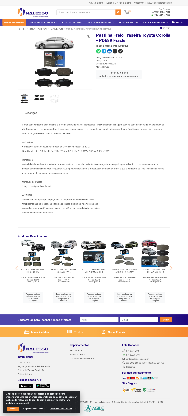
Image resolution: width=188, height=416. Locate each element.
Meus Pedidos (40, 332)
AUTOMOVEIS (76, 350)
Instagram (130, 367)
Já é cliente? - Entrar (102, 3)
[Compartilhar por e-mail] (115, 51)
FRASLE (105, 67)
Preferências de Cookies (61, 409)
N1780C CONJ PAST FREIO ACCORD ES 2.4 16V (124, 270)
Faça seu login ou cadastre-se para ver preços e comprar (119, 74)
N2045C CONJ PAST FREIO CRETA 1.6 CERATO (155, 270)
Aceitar (13, 409)
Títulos (78, 332)
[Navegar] (16, 268)
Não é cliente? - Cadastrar (131, 3)
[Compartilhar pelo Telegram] (104, 51)
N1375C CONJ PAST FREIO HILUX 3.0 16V (33, 270)
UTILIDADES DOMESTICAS (82, 358)
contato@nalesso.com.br (137, 359)
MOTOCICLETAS (77, 354)
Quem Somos (24, 362)
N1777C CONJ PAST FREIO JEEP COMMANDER (94, 270)
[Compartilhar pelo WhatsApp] (98, 51)
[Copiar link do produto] (120, 51)
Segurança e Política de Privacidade (34, 366)
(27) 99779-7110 (162, 15)
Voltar (166, 28)
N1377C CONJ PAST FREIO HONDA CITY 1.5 (63, 270)
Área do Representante (161, 3)
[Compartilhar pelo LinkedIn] (109, 51)
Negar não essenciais (33, 409)
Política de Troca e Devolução (31, 370)
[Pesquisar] (118, 12)
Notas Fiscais (116, 332)
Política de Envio (25, 374)
